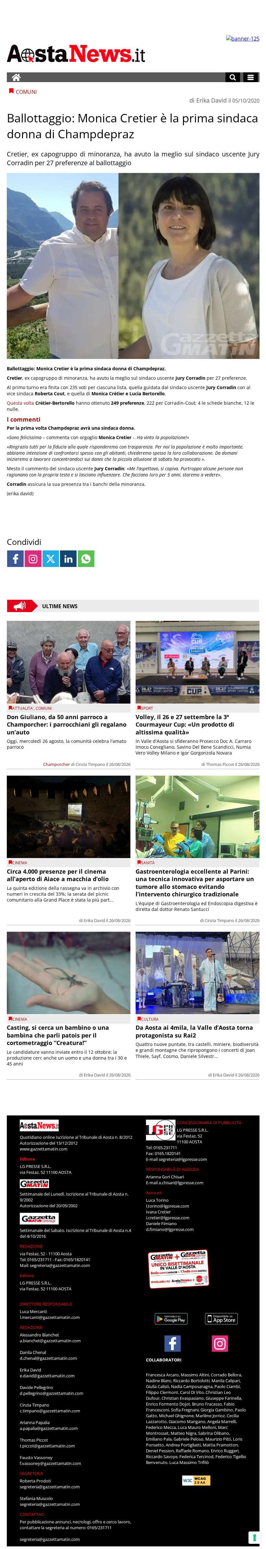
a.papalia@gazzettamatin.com (49, 1428)
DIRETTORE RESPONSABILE (46, 1304)
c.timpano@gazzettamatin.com (50, 1411)
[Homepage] (16, 77)
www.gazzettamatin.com (43, 1149)
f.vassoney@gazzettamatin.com (50, 1463)
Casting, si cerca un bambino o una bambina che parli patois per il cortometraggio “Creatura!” (58, 1035)
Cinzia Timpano (90, 764)
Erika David (211, 100)
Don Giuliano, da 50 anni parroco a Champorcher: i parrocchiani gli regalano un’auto (67, 724)
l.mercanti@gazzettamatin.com (50, 1317)
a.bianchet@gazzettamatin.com (50, 1341)
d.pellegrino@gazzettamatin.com (51, 1393)
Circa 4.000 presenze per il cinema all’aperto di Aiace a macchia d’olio (58, 875)
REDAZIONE (31, 1246)
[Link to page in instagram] (33, 558)
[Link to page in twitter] (50, 558)
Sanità (148, 863)
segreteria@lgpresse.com (183, 1159)
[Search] (232, 77)
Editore (27, 1159)
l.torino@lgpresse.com (167, 1206)
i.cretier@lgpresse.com (167, 1218)
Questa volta (20, 403)
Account (154, 1193)
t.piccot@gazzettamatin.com (47, 1446)
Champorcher (56, 764)
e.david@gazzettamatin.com (47, 1376)
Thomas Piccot (220, 764)
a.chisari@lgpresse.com (181, 1183)
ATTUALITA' (23, 708)
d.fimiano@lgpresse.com (170, 1229)
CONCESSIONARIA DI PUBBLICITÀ (209, 1122)
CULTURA (150, 1019)
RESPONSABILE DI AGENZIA (172, 1169)
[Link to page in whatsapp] (86, 558)
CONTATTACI (32, 1514)
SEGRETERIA (31, 1473)
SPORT (147, 708)
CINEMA (19, 863)
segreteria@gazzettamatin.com (60, 1265)
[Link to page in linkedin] (68, 558)
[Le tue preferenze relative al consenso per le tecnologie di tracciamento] (254, 1537)
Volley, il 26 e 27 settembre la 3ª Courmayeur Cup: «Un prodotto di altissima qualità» (185, 724)
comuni (44, 708)
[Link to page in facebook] (15, 558)
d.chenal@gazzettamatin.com (48, 1358)
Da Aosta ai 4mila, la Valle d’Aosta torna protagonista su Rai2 (194, 1031)
